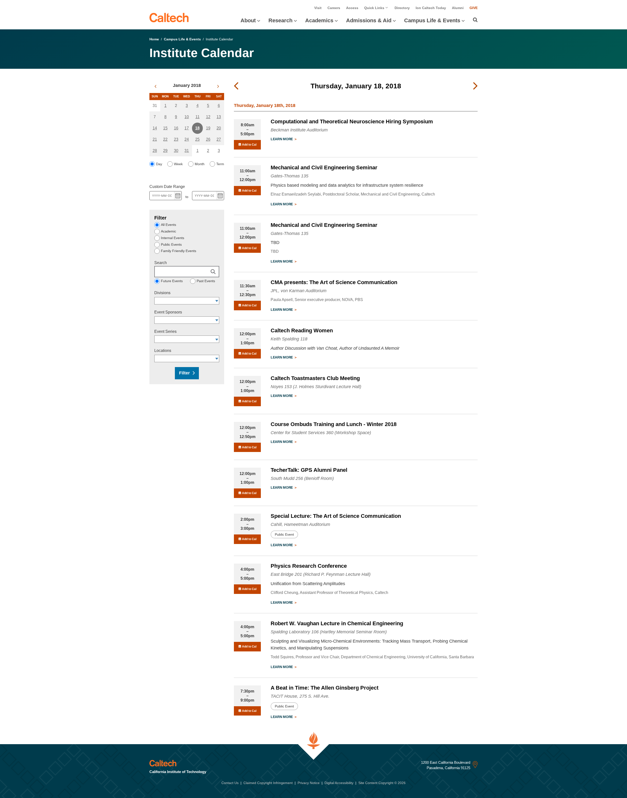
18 (197, 128)
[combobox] (184, 300)
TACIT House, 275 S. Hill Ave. (300, 696)
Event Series (165, 331)
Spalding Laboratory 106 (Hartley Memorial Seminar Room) (329, 631)
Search (160, 263)
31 (186, 151)
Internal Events (172, 238)
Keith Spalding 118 (289, 338)
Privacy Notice (309, 783)
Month (200, 164)
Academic (168, 231)
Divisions (162, 293)
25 (197, 139)
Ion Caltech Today (431, 8)
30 (176, 151)
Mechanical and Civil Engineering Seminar (324, 167)
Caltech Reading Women (302, 330)
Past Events (206, 281)
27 (219, 139)
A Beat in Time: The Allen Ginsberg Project (324, 688)
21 (155, 139)
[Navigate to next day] (475, 86)
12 (208, 117)
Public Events (171, 244)
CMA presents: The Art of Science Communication (334, 282)
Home (154, 39)
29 (165, 151)
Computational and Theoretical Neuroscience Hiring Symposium (352, 121)
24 (186, 139)
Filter (184, 372)
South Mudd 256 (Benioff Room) (302, 478)
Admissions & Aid (368, 20)
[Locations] (217, 358)
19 (208, 128)
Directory (402, 8)
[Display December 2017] (155, 86)
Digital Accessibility (339, 783)
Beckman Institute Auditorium (299, 129)
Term (220, 164)
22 (165, 139)
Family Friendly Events (178, 251)
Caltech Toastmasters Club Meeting (315, 378)
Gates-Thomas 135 (289, 175)
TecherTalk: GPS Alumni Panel (309, 470)
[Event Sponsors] (217, 320)
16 (176, 128)
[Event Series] (217, 339)
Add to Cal (248, 144)
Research (280, 20)
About (248, 20)
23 (176, 139)
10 (186, 117)
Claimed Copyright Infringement (268, 783)
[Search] (475, 19)
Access (352, 8)
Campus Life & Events (432, 20)
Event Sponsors (168, 312)
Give (474, 8)
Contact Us (230, 783)
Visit (318, 8)
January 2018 (187, 85)
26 (208, 139)
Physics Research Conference (309, 566)
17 (186, 128)
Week (178, 164)
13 (219, 117)
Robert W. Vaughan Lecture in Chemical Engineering (337, 623)
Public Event (284, 534)
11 (197, 117)
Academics (319, 20)
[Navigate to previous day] (236, 86)
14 (155, 128)
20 (219, 128)
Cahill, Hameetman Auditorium (300, 524)
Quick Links (374, 8)
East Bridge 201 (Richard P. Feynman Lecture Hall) (321, 574)
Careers (333, 8)
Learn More (282, 139)
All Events (168, 225)
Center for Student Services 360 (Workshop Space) (321, 432)
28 (155, 151)
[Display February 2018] (218, 86)
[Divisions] (217, 300)
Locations (162, 350)
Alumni (458, 8)
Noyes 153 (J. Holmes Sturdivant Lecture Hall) (316, 386)
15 (165, 128)
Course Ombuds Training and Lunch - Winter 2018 (334, 424)
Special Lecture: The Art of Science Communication (336, 516)
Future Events (172, 281)
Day (159, 164)
